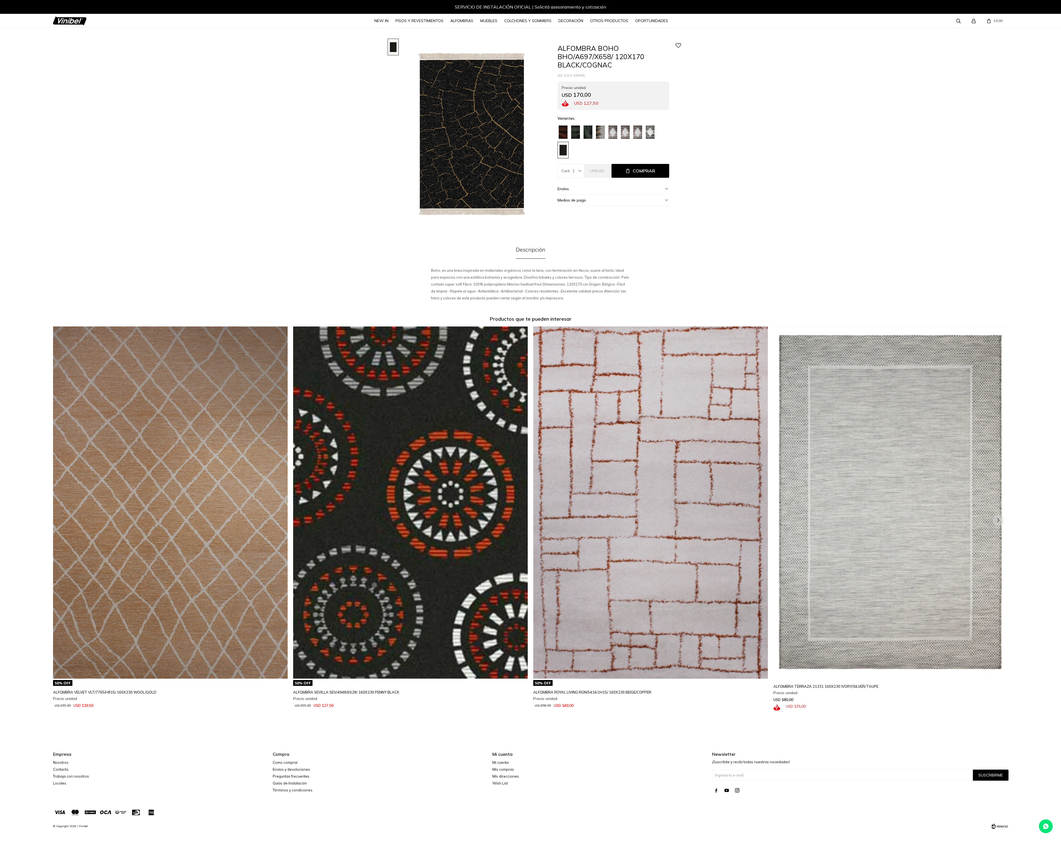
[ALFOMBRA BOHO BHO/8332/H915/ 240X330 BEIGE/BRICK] (637, 132)
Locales (59, 783)
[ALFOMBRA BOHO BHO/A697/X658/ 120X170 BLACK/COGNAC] (563, 150)
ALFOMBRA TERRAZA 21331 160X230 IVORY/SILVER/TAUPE (825, 686)
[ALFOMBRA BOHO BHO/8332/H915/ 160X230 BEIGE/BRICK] (612, 132)
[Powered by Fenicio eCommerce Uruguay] (999, 826)
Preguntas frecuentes (291, 776)
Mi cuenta (500, 762)
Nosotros (61, 762)
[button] (63, 8)
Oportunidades (651, 20)
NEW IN (381, 20)
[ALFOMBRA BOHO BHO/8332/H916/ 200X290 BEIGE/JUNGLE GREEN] (650, 132)
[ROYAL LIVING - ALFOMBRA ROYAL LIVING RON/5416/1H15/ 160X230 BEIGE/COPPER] (650, 502)
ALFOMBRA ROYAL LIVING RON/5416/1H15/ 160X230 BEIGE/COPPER (592, 692)
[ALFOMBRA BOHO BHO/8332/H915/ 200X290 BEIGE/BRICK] (625, 132)
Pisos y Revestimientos (419, 20)
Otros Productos (609, 20)
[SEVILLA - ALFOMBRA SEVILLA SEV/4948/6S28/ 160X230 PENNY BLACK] (410, 502)
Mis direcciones (505, 776)
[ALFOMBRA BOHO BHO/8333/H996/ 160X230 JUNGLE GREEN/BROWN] (575, 132)
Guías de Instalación (290, 783)
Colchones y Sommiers (527, 20)
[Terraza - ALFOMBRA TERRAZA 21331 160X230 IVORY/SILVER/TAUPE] (890, 502)
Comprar (644, 171)
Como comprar (285, 762)
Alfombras (461, 20)
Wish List (500, 783)
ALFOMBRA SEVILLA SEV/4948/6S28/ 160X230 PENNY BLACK (346, 692)
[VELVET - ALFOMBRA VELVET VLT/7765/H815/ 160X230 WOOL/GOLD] (170, 502)
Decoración (570, 20)
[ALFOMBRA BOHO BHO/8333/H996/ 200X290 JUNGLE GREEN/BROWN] (587, 132)
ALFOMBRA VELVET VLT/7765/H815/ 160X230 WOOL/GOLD (104, 692)
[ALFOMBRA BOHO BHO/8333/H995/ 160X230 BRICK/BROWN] (563, 132)
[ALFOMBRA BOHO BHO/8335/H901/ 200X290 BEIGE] (600, 132)
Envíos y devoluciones (291, 769)
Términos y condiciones (292, 790)
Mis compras (503, 769)
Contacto (61, 769)
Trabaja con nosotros (71, 776)
